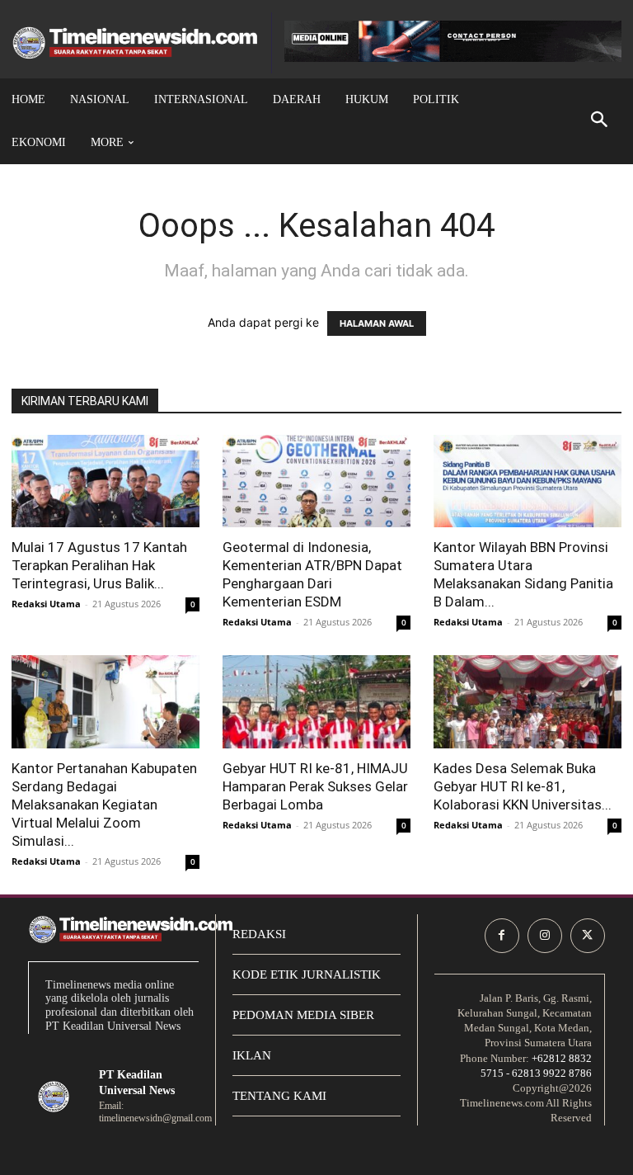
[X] (587, 935)
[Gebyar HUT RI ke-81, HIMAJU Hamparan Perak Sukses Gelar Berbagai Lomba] (316, 701)
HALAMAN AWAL (377, 323)
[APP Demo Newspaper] (135, 43)
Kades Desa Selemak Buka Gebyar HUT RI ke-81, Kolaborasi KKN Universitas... (523, 786)
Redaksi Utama (46, 603)
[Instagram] (545, 935)
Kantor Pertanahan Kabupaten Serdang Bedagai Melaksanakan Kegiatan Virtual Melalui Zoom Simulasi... (104, 804)
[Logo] (53, 1096)
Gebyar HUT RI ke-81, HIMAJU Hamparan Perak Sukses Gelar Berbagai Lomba (315, 786)
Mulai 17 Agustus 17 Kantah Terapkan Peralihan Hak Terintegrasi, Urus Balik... (99, 565)
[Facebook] (502, 935)
